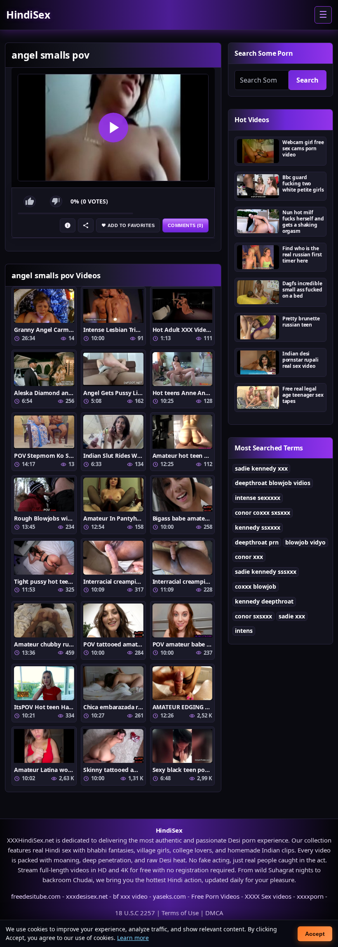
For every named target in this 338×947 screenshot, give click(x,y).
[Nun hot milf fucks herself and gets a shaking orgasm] (258, 221)
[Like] (30, 201)
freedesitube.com (36, 896)
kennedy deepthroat (264, 601)
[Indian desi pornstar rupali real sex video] (258, 362)
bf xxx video (130, 896)
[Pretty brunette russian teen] (258, 327)
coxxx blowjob (255, 586)
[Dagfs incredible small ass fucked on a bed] (258, 292)
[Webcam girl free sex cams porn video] (258, 151)
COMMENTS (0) (185, 225)
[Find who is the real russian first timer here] (258, 257)
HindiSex (28, 15)
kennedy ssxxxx (257, 527)
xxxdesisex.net (87, 896)
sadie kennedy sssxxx (265, 571)
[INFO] (67, 225)
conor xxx (249, 557)
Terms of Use (180, 913)
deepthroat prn (257, 542)
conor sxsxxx (253, 616)
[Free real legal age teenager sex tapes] (258, 398)
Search (307, 80)
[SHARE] (86, 225)
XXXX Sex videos (268, 896)
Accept (315, 933)
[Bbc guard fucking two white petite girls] (258, 186)
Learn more (133, 938)
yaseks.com (169, 896)
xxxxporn (310, 896)
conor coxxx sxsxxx (262, 512)
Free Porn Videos (215, 896)
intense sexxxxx (257, 498)
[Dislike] (56, 201)
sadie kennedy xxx (261, 468)
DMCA (214, 913)
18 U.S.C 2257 (135, 913)
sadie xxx (292, 616)
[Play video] (113, 127)
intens (244, 630)
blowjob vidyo (305, 542)
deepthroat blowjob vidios (272, 483)
